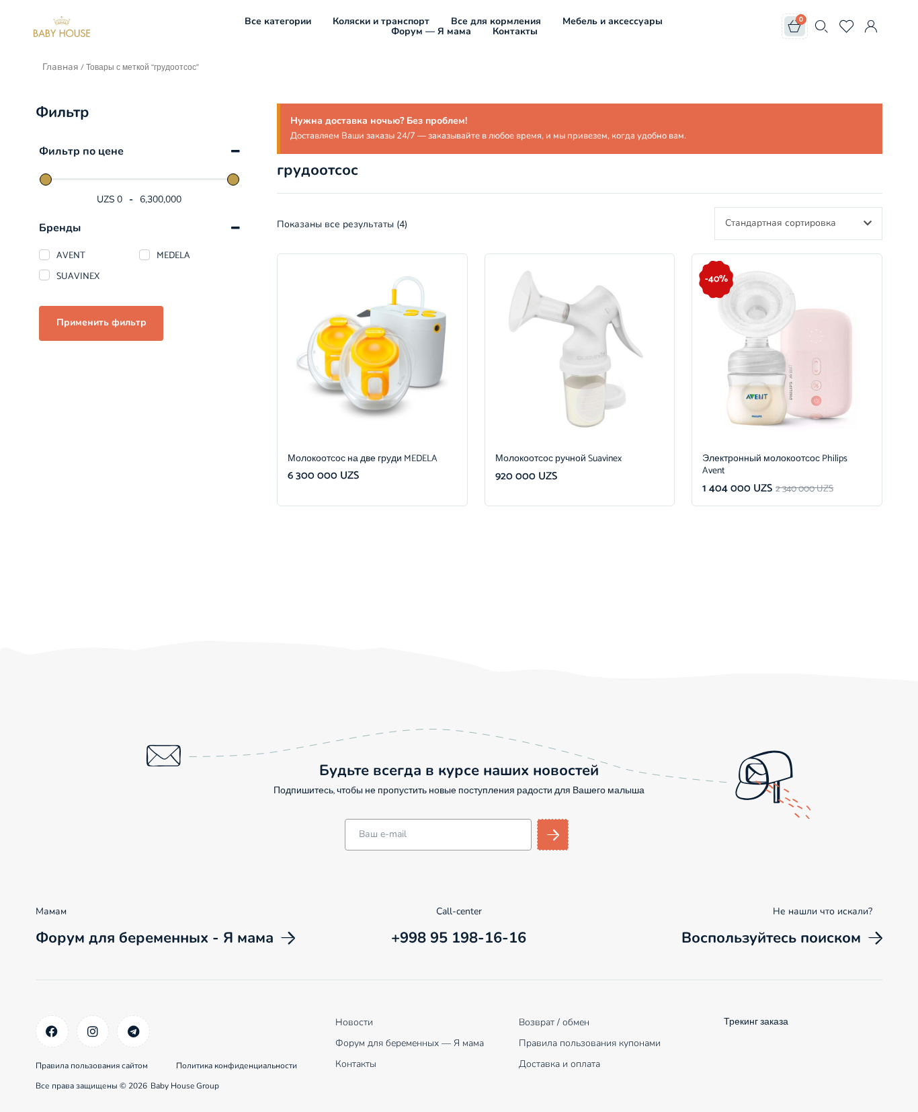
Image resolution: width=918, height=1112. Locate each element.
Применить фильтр (101, 322)
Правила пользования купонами (590, 1043)
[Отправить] (553, 834)
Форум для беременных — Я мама (409, 1043)
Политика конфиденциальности (236, 1065)
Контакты (515, 31)
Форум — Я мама (431, 31)
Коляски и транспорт (381, 21)
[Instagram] (93, 1031)
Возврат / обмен (554, 1022)
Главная (60, 67)
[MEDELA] (144, 254)
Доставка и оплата (559, 1064)
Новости (354, 1022)
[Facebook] (52, 1031)
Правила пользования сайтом (92, 1065)
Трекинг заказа (756, 1022)
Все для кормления (496, 21)
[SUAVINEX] (44, 275)
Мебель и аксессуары (612, 21)
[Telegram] (133, 1031)
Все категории (278, 21)
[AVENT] (44, 254)
